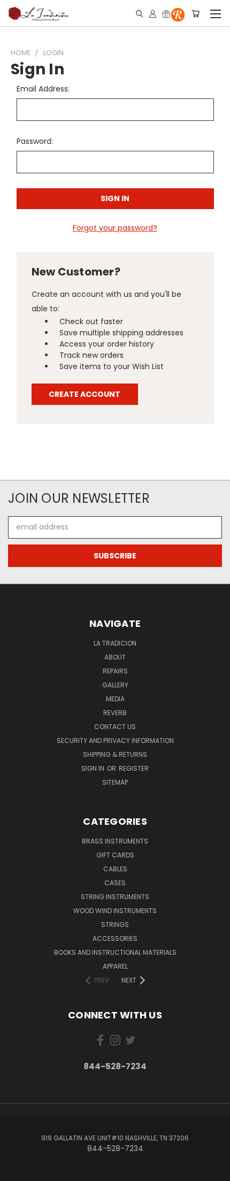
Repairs (115, 671)
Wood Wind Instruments (115, 910)
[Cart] (195, 13)
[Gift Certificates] (166, 13)
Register (134, 768)
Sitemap (115, 782)
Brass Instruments (115, 841)
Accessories (115, 938)
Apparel (115, 966)
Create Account (84, 394)
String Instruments (115, 896)
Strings (115, 924)
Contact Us (115, 726)
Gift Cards (115, 855)
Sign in (93, 768)
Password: (35, 141)
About (115, 657)
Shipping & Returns (115, 754)
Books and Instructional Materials (115, 952)
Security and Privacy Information (115, 740)
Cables (115, 868)
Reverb (115, 712)
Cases (115, 882)
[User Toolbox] (152, 13)
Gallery (115, 684)
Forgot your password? (115, 228)
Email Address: (43, 88)
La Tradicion (115, 643)
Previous (16, 1170)
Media (115, 698)
